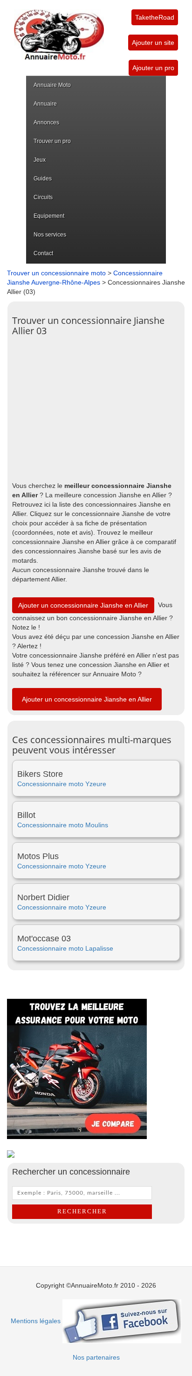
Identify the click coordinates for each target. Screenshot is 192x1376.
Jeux (40, 160)
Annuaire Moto (52, 85)
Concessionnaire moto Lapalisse (65, 948)
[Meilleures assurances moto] (77, 1068)
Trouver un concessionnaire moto (56, 273)
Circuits (43, 197)
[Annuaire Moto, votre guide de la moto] (59, 30)
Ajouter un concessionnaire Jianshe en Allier (83, 605)
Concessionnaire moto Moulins (62, 825)
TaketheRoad (154, 17)
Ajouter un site (153, 42)
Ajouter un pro (153, 68)
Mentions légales (36, 1321)
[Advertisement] (96, 406)
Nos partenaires (96, 1357)
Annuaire (45, 103)
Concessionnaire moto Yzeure (61, 784)
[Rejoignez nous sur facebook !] (121, 1321)
